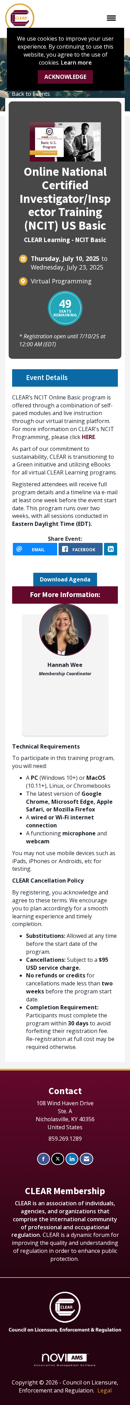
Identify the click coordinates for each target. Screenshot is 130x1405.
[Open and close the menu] (79, 18)
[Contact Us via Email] (86, 1159)
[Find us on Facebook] (43, 1159)
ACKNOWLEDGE (65, 77)
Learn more (76, 62)
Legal (104, 1390)
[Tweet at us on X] (57, 1159)
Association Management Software (65, 1365)
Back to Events (31, 94)
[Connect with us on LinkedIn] (72, 1159)
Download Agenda (65, 579)
